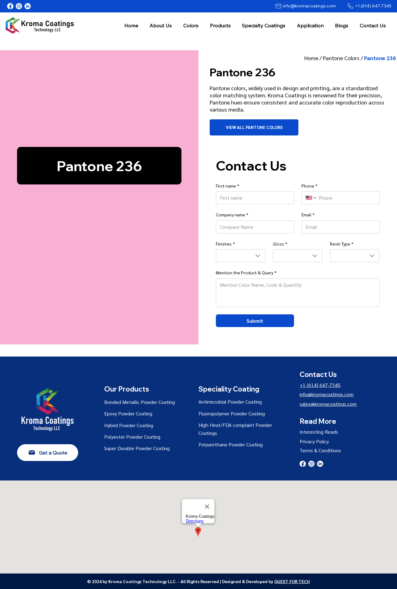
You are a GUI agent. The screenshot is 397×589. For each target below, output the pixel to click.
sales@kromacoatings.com (328, 404)
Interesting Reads (319, 431)
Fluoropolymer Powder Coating (231, 413)
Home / (313, 57)
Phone (309, 185)
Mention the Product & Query (246, 272)
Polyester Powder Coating (132, 436)
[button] (160, 25)
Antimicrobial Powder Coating (230, 401)
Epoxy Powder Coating (128, 413)
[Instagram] (19, 6)
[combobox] (240, 255)
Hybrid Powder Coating (128, 425)
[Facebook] (10, 6)
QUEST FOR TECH (292, 581)
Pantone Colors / (343, 57)
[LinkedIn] (28, 6)
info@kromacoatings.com (327, 394)
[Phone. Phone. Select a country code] (311, 197)
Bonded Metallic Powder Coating (139, 402)
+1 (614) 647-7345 (320, 385)
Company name (232, 214)
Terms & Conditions (320, 450)
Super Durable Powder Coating (137, 448)
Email (307, 214)
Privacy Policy (314, 441)
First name (227, 185)
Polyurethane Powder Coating (230, 444)
